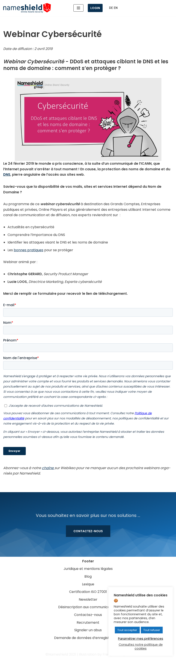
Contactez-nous (88, 531)
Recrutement (88, 622)
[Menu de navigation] (78, 8)
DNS (6, 174)
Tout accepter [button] (127, 630)
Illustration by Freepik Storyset (104, 654)
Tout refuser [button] (151, 630)
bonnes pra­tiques (28, 250)
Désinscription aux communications (88, 607)
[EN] (116, 7)
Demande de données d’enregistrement (88, 637)
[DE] (111, 7)
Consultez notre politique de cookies (141, 646)
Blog (88, 576)
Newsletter (88, 599)
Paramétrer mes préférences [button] (140, 638)
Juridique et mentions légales (88, 568)
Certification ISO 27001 (88, 591)
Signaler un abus (88, 630)
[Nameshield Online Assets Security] (27, 8)
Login (95, 8)
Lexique (88, 584)
